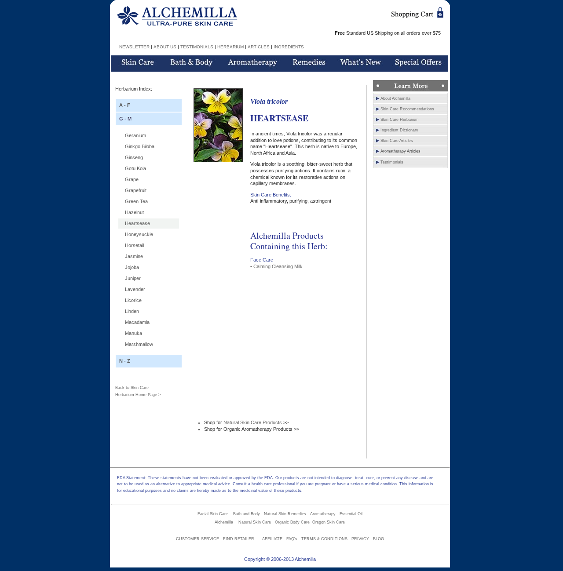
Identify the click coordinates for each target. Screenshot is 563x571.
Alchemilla (224, 522)
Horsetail (134, 245)
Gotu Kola (135, 168)
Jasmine (134, 256)
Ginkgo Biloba (139, 146)
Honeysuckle (139, 234)
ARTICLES (259, 46)
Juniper (133, 278)
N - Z (124, 361)
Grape (132, 179)
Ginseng (134, 157)
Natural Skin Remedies (285, 514)
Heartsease (137, 223)
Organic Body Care (292, 522)
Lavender (135, 289)
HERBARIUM (230, 46)
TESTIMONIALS (196, 46)
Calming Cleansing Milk (278, 266)
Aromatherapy (323, 514)
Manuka (133, 333)
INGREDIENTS (289, 46)
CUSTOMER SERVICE (197, 539)
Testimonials (391, 162)
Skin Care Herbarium (399, 119)
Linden (132, 311)
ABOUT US (165, 46)
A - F (124, 105)
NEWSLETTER (134, 46)
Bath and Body (246, 514)
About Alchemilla (395, 98)
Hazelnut (134, 212)
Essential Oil (351, 514)
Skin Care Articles (396, 140)
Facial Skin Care (212, 514)
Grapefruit (135, 190)
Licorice (133, 300)
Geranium (135, 135)
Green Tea (136, 201)
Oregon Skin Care (328, 522)
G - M (125, 118)
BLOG (378, 539)
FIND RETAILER (238, 539)
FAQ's (291, 539)
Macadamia (137, 322)
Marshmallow (139, 344)
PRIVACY (360, 539)
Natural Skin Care (254, 522)
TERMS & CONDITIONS (324, 539)
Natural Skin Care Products (252, 422)
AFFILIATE (272, 539)
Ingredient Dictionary (399, 130)
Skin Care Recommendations (407, 109)
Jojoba (132, 267)
